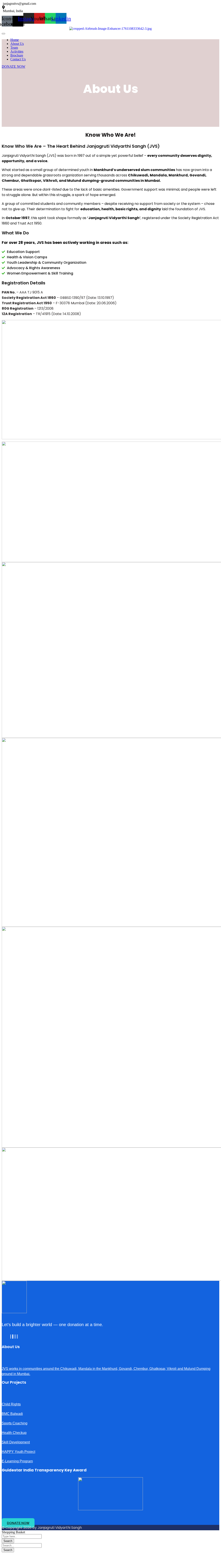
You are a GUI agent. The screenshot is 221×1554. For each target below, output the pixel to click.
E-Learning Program (17, 1461)
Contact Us (18, 59)
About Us (17, 43)
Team (14, 47)
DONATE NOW (13, 66)
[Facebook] (10, 1336)
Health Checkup (14, 1433)
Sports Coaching (14, 1423)
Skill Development (16, 1442)
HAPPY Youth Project (18, 1452)
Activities (16, 51)
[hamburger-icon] (3, 33)
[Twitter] (12, 1336)
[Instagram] (17, 1336)
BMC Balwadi (12, 1414)
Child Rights (11, 1404)
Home (14, 40)
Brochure (16, 55)
